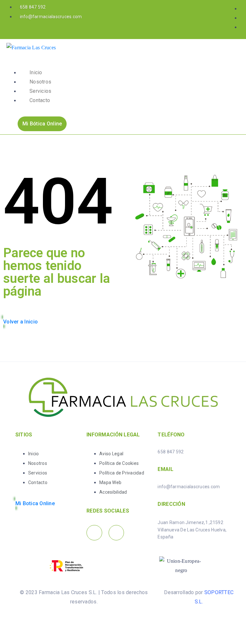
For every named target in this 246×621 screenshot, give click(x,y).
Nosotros (40, 82)
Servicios (40, 91)
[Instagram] (116, 533)
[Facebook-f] (94, 533)
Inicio (35, 72)
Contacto (39, 100)
